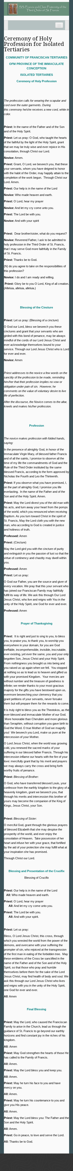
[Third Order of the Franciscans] (36, 8)
